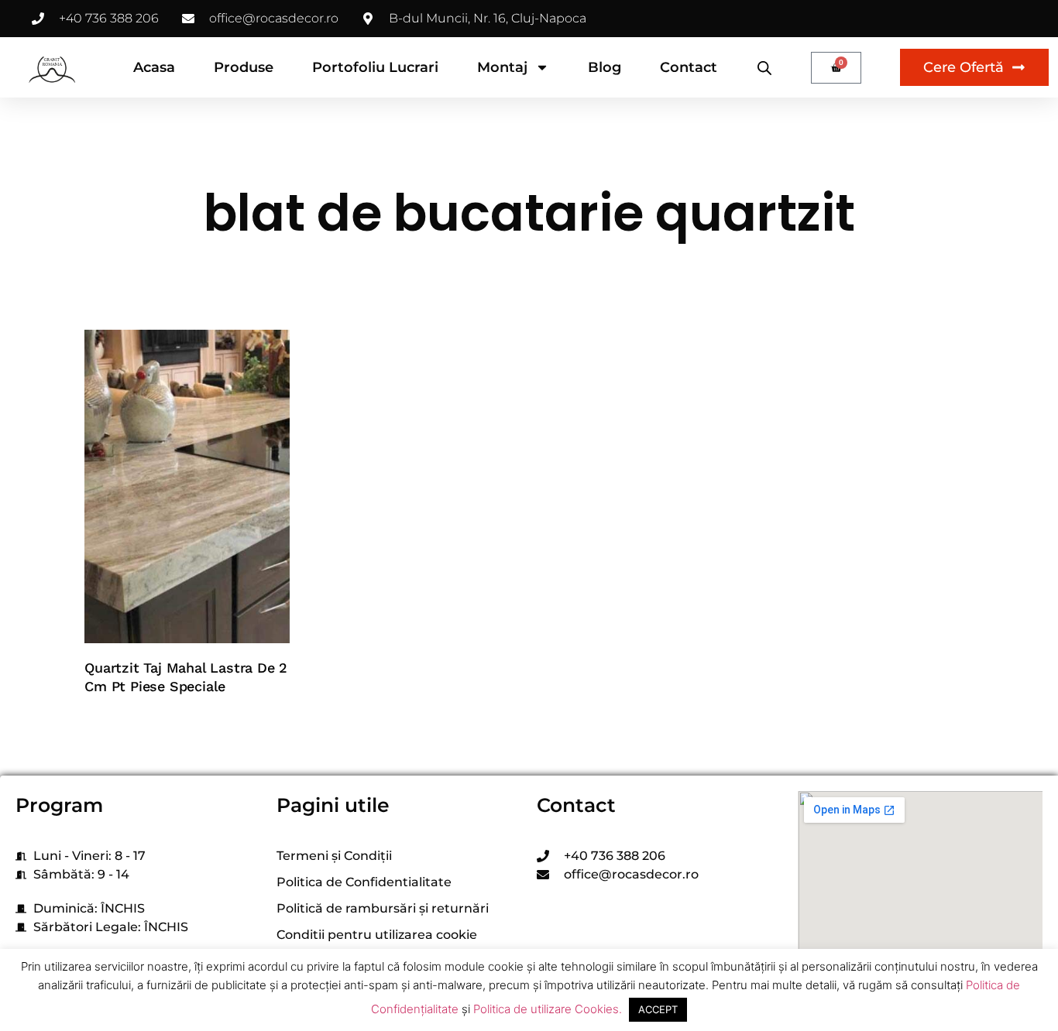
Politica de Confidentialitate (364, 882)
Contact (688, 67)
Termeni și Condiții (334, 855)
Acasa (154, 67)
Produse (243, 67)
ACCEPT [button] (658, 1009)
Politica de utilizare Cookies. (547, 1009)
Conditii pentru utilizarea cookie (377, 934)
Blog (604, 67)
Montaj (502, 67)
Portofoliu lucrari (375, 67)
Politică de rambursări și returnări (383, 908)
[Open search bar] (764, 67)
